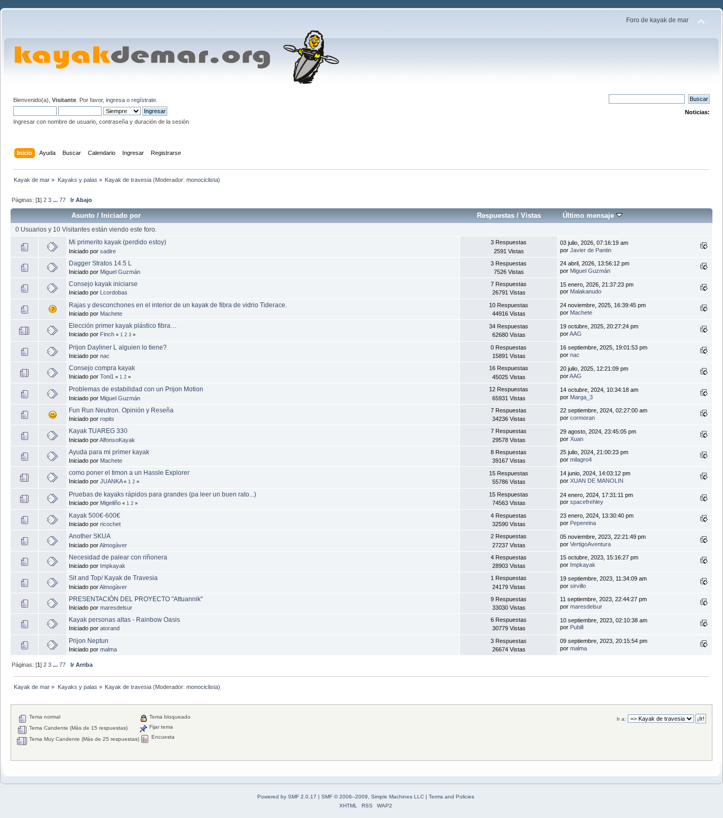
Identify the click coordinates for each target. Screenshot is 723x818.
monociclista (202, 180)
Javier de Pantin (590, 250)
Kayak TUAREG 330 (98, 431)
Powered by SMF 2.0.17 (287, 796)
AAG (576, 333)
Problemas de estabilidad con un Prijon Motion (136, 389)
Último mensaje (589, 215)
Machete (111, 313)
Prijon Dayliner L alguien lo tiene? (118, 347)
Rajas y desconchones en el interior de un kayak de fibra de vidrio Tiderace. (178, 305)
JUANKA (111, 481)
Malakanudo (585, 291)
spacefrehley (586, 502)
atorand (110, 628)
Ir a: (621, 719)
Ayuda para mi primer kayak (109, 452)
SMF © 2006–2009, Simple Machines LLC (372, 796)
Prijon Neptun (89, 641)
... (56, 200)
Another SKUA (90, 536)
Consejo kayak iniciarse (103, 284)
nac (105, 356)
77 (62, 200)
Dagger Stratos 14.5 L (100, 263)
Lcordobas (114, 292)
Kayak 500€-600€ (94, 515)
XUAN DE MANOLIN (596, 480)
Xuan (576, 439)
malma (108, 649)
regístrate (143, 100)
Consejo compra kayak (102, 368)
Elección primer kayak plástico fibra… (123, 325)
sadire (108, 251)
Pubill (576, 627)
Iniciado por (121, 215)
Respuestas (495, 215)
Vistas (531, 215)
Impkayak (112, 566)
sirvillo (578, 586)
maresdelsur (116, 607)
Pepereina (583, 523)
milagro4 (581, 459)
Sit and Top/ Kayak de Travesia (113, 578)
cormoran (582, 418)
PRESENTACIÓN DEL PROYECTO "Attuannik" (136, 599)
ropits (107, 419)
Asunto (83, 215)
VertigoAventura (590, 544)
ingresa (115, 100)
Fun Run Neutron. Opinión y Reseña (121, 410)
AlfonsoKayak (117, 440)
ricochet (110, 524)
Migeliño (110, 503)
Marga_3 (581, 397)
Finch (107, 334)
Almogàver (113, 545)
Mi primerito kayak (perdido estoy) (117, 242)
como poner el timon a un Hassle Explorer (129, 472)
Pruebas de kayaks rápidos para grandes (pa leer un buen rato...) (162, 494)
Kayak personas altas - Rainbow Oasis (124, 619)
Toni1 (107, 376)
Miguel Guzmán (120, 272)
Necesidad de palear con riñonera (118, 557)
